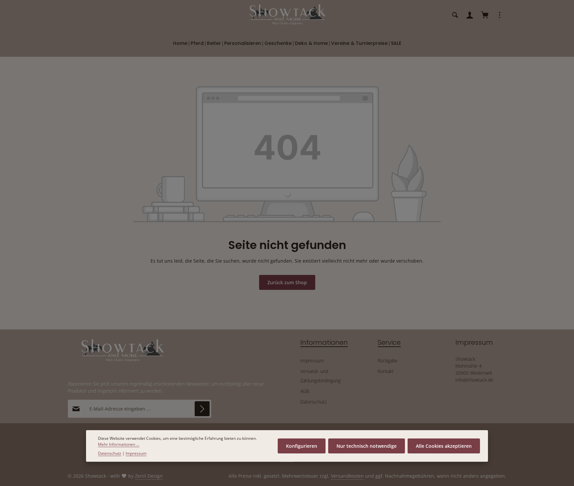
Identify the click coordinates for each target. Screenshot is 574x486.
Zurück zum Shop (287, 282)
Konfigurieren (301, 446)
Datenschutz (313, 402)
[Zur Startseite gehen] (287, 15)
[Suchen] (455, 15)
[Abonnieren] (202, 408)
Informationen (324, 342)
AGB (304, 391)
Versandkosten (347, 476)
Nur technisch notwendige (366, 446)
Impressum (312, 360)
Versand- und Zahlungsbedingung (320, 376)
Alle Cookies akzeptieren (444, 446)
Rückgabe (388, 360)
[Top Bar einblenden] (499, 15)
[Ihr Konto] (469, 15)
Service (389, 342)
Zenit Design (149, 476)
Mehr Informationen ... (118, 444)
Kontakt (386, 371)
